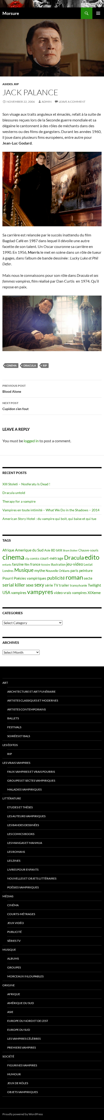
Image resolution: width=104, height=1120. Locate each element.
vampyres (40, 591)
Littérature (11, 798)
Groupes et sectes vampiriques (31, 780)
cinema (12, 365)
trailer (64, 585)
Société (8, 1056)
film (27, 564)
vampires (18, 592)
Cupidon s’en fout (15, 406)
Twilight (94, 585)
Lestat (88, 564)
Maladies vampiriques (24, 789)
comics (34, 558)
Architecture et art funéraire (31, 691)
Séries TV (14, 941)
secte (88, 578)
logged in (31, 440)
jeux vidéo (15, 923)
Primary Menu (98, 13)
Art (5, 682)
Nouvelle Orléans (58, 571)
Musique (24, 570)
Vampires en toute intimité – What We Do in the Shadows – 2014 (50, 510)
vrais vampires (75, 593)
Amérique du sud (20, 1003)
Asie (47, 550)
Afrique (8, 550)
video (58, 593)
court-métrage (51, 558)
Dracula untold (13, 493)
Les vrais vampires (16, 763)
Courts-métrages (21, 914)
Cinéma (13, 905)
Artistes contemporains (26, 709)
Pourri (7, 578)
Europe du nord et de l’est (27, 1021)
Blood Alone (14, 388)
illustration (58, 564)
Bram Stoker (70, 550)
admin (47, 101)
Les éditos (10, 745)
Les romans (16, 852)
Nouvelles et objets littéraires (31, 878)
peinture (86, 571)
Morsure (10, 13)
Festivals (14, 727)
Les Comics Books (20, 834)
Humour (14, 1074)
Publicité (14, 932)
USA (6, 592)
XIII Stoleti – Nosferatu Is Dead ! (26, 484)
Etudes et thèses (20, 807)
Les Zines (13, 860)
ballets (13, 718)
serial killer (13, 585)
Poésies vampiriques (30, 578)
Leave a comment (72, 101)
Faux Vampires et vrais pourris (31, 771)
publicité (56, 578)
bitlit (59, 550)
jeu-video (74, 564)
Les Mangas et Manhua (24, 843)
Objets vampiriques (22, 1092)
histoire (45, 564)
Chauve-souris (88, 550)
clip (27, 558)
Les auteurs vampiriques (26, 816)
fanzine (18, 564)
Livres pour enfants (22, 869)
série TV (51, 585)
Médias (7, 896)
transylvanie (78, 585)
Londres (8, 571)
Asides (7, 84)
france (35, 564)
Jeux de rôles (17, 1083)
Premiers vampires (21, 1047)
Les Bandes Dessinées (23, 825)
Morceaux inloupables (25, 976)
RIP (16, 84)
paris (74, 571)
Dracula (29, 365)
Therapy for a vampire (19, 501)
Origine (8, 985)
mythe (39, 570)
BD (53, 550)
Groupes (14, 967)
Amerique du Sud (29, 550)
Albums (13, 958)
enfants (6, 564)
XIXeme (94, 592)
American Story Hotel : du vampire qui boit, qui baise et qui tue (49, 519)
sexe (30, 585)
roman (74, 577)
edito (92, 557)
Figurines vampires (22, 1065)
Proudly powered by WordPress (22, 1114)
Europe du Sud (18, 1029)
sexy (39, 585)
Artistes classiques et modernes (32, 700)
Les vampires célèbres (24, 1038)
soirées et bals (18, 736)
